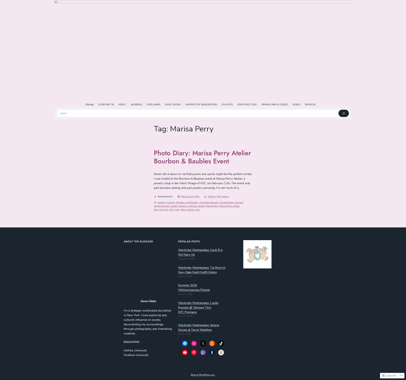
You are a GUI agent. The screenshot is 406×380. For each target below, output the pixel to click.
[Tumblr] (212, 352)
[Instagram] (194, 343)
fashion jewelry (161, 206)
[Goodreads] (221, 352)
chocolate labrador (209, 202)
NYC (171, 209)
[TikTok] (221, 343)
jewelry (174, 206)
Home (90, 104)
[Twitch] (203, 352)
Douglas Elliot (227, 202)
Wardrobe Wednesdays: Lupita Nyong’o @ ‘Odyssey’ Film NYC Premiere (198, 307)
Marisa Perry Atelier (230, 206)
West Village (187, 209)
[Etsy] (212, 343)
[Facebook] (185, 343)
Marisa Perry (212, 206)
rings (177, 209)
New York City (161, 209)
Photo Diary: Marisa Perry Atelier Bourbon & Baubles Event (202, 157)
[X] (203, 343)
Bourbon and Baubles (187, 202)
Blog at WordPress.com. (203, 374)
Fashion (212, 196)
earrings (239, 202)
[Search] (343, 113)
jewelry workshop (188, 206)
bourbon (171, 202)
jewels (201, 206)
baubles (162, 202)
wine (197, 209)
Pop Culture (223, 196)
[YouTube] (185, 352)
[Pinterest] (194, 352)
